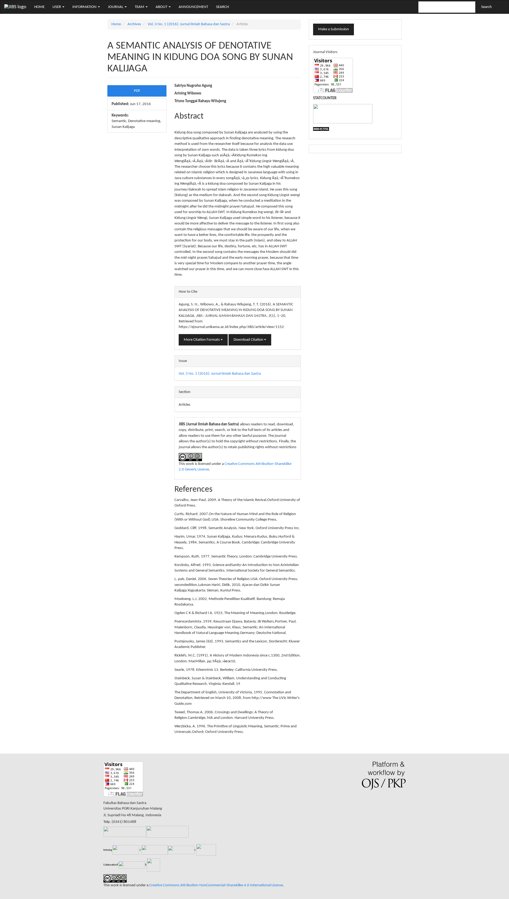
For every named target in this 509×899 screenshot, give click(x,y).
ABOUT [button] (162, 7)
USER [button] (57, 7)
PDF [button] (137, 91)
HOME (39, 7)
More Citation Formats (202, 340)
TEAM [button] (140, 7)
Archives (134, 24)
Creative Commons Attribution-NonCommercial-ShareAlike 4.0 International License (216, 885)
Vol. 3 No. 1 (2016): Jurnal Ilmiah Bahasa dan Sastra (189, 24)
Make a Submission (333, 29)
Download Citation (249, 340)
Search (486, 7)
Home (116, 24)
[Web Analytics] (321, 129)
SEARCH (222, 7)
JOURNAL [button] (116, 7)
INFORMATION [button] (84, 7)
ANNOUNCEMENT (193, 7)
